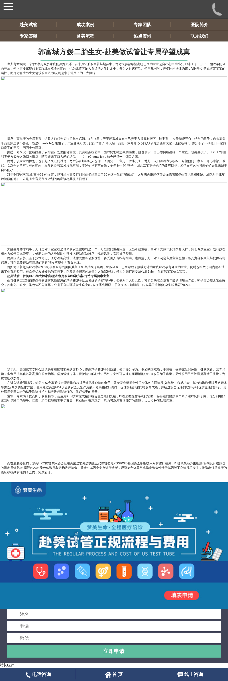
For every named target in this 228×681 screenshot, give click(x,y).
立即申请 (114, 651)
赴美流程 (85, 35)
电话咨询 (41, 674)
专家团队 (142, 24)
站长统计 (7, 665)
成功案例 (85, 24)
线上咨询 (193, 674)
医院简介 (199, 24)
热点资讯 (142, 35)
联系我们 (199, 35)
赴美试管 (28, 24)
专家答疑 (28, 35)
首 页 (117, 674)
